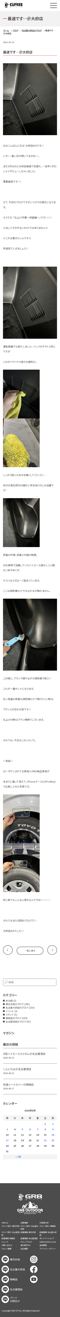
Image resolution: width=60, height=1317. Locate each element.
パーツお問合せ (15, 1299)
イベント (10, 1011)
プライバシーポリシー (48, 1248)
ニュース (5, 1241)
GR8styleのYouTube (48, 1241)
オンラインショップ (47, 1238)
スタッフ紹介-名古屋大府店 (29, 1227)
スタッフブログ (26, 1241)
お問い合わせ (7, 1245)
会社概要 (24, 1248)
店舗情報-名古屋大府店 (48, 1233)
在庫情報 (24, 1222)
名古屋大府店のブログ (32, 30)
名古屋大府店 (17, 1269)
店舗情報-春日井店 (28, 1232)
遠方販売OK (25, 1245)
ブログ (15, 30)
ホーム (6, 30)
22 (45, 1140)
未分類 (9, 1000)
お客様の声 (44, 1222)
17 (7, 1140)
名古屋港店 (16, 1289)
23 (53, 1140)
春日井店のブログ (15, 1004)
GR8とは (5, 1222)
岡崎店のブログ (13, 1018)
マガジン (8, 1033)
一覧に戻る (30, 950)
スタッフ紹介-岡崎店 (48, 1226)
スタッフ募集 (7, 1248)
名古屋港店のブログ (16, 1021)
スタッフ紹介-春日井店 (11, 1226)
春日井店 (15, 1259)
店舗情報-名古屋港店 (29, 1238)
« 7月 (18, 1156)
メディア (10, 1014)
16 (53, 1134)
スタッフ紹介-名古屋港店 (11, 1233)
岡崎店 (14, 1279)
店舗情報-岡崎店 (8, 1238)
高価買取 (43, 1245)
